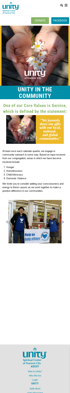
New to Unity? (35, 371)
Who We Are (35, 375)
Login (35, 379)
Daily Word (35, 388)
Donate (40, 20)
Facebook (60, 20)
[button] (7, 222)
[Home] (11, 8)
